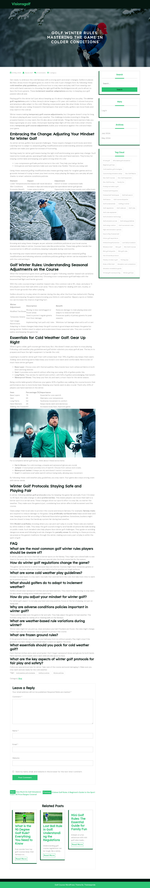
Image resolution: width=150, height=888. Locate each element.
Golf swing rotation (109, 225)
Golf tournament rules (126, 225)
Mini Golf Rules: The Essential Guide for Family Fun (79, 822)
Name (15, 731)
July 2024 (106, 133)
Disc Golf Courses (109, 178)
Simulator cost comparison (127, 264)
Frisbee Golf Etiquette (110, 191)
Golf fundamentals (109, 204)
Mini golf (118, 247)
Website (15, 758)
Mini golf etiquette (109, 251)
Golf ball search (127, 195)
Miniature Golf (107, 247)
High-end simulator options (112, 230)
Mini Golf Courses (130, 247)
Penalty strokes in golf (110, 260)
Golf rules (132, 208)
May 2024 (106, 138)
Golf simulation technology (112, 217)
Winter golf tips (58, 673)
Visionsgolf (21, 4)
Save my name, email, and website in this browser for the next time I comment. (49, 771)
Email (15, 744)
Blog (20, 678)
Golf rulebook (121, 208)
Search (119, 89)
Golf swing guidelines (127, 221)
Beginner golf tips (109, 165)
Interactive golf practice (111, 243)
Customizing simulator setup (112, 173)
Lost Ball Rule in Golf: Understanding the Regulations (52, 833)
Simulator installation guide (112, 268)
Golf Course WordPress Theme (68, 885)
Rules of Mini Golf (108, 264)
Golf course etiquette (121, 199)
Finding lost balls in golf (110, 186)
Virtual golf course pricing (111, 273)
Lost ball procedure (128, 243)
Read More (21, 859)
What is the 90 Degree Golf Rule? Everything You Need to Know (24, 834)
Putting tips (124, 260)
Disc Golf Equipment (125, 178)
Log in (104, 110)
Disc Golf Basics (130, 173)
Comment (17, 696)
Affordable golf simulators (121, 161)
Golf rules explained (109, 212)
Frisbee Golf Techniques (111, 195)
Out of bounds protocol (111, 255)
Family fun (120, 182)
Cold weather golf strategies (25, 673)
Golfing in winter (44, 673)
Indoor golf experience (110, 238)
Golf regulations (108, 208)
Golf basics (107, 199)
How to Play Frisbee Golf (111, 234)
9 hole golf (106, 161)
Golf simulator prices (110, 221)
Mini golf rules (122, 251)
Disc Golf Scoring (108, 182)
